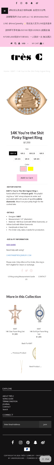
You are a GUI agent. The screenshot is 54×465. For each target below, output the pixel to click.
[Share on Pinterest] (31, 271)
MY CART (38, 43)
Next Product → (35, 366)
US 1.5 (13, 153)
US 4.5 (36, 159)
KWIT (13, 71)
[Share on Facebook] (22, 271)
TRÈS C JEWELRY (27, 455)
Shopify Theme (43, 455)
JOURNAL (6, 404)
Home (6, 71)
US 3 (41, 153)
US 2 (23, 153)
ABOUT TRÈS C (8, 396)
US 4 (27, 159)
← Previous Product (18, 353)
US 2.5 (32, 153)
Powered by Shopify (36, 458)
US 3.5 (17, 159)
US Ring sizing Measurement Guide (21, 276)
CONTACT (7, 407)
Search (5, 409)
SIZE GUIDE (11, 245)
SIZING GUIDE (8, 399)
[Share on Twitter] (26, 271)
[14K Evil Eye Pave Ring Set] (39, 325)
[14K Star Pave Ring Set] (15, 325)
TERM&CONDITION (10, 401)
